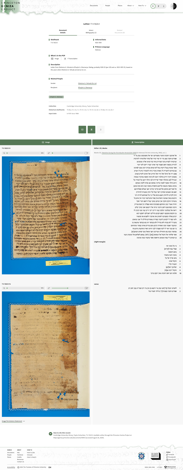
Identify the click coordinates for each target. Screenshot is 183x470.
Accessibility (11, 467)
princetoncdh (172, 459)
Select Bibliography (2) (91, 31)
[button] (11, 7)
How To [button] (141, 6)
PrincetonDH (172, 457)
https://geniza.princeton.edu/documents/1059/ (69, 438)
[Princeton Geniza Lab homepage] (143, 456)
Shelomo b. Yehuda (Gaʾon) (87, 83)
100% (42, 153)
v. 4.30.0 (159, 467)
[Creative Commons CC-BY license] (49, 467)
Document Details (63, 31)
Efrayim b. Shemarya (85, 88)
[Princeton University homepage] (170, 467)
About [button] (129, 6)
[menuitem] (92, 6)
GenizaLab (171, 454)
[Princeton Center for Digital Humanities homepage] (157, 456)
